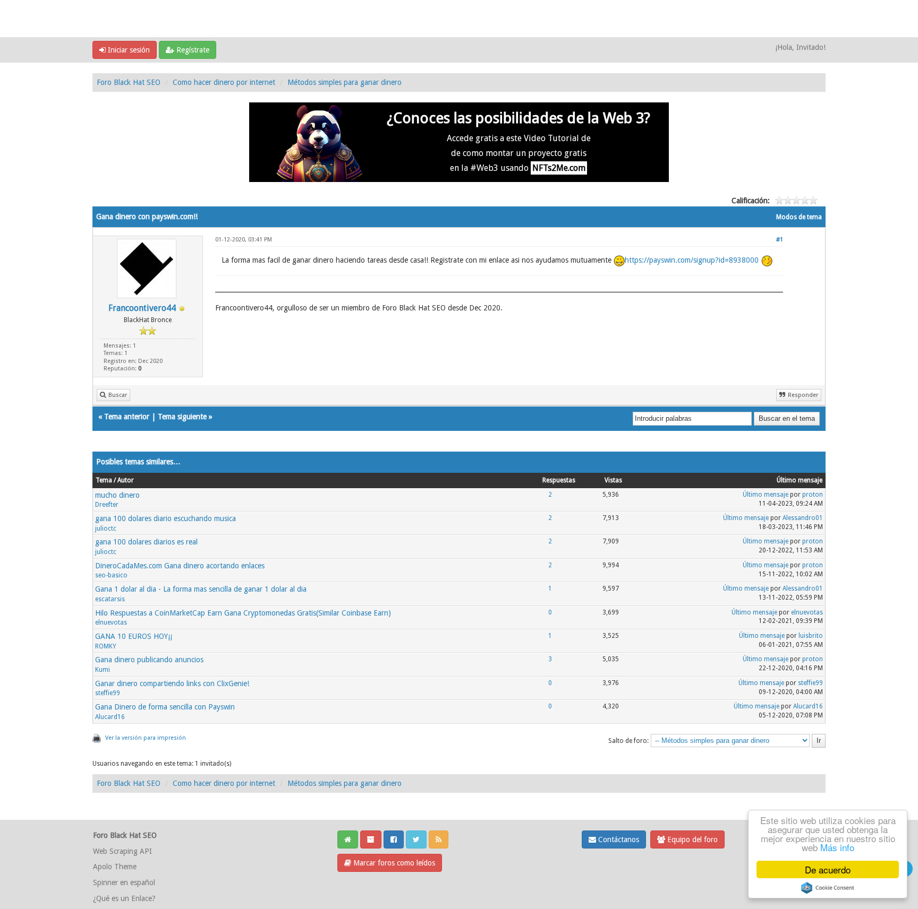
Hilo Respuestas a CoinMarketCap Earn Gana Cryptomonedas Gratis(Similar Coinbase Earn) (243, 613)
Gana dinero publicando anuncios (149, 659)
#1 (779, 239)
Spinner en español (124, 882)
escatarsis (110, 599)
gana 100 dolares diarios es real (146, 542)
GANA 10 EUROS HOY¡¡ (133, 636)
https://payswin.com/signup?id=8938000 (692, 260)
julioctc (105, 528)
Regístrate (191, 50)
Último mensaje (765, 494)
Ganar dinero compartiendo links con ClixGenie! (172, 683)
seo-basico (111, 575)
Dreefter (106, 504)
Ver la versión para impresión (145, 737)
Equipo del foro (691, 839)
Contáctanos (617, 839)
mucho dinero (117, 495)
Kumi (102, 669)
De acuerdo (828, 869)
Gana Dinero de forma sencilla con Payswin (165, 707)
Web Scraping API (122, 851)
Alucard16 (110, 717)
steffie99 (107, 693)
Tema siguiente (182, 416)
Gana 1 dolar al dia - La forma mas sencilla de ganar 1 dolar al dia (201, 589)
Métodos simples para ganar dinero (344, 82)
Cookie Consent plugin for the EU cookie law (827, 888)
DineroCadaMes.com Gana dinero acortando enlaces (180, 565)
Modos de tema (799, 217)
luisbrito (810, 635)
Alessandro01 (803, 518)
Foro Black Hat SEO (128, 82)
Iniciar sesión (128, 50)
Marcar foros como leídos (393, 863)
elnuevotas (111, 622)
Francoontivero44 (142, 308)
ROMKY (105, 646)
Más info (837, 847)
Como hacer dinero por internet (224, 82)
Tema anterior (126, 416)
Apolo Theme (115, 866)
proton (812, 494)
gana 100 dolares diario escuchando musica (165, 518)
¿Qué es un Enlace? (124, 898)
